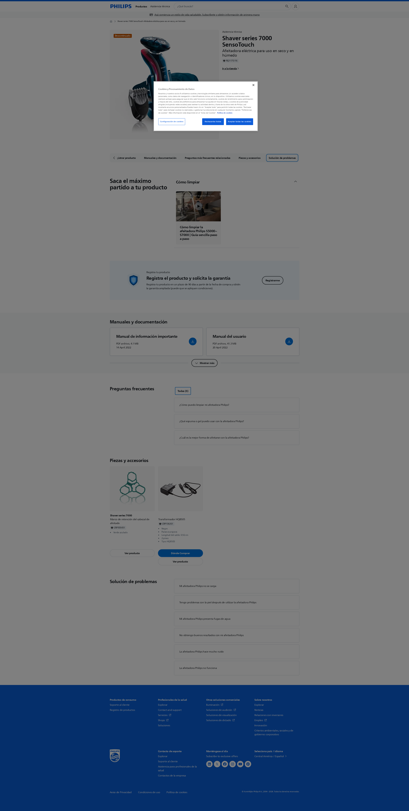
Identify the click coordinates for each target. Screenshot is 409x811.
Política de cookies (224, 112)
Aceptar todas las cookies (239, 121)
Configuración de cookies (172, 121)
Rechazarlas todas (213, 121)
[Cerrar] (253, 85)
